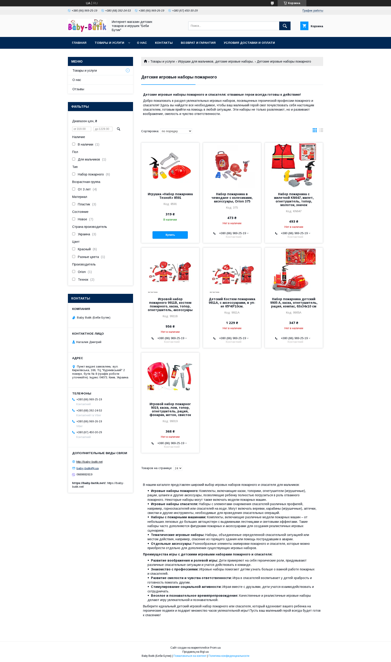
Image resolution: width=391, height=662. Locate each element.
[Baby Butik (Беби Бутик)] (87, 31)
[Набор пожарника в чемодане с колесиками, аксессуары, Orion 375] (232, 165)
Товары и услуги (109, 42)
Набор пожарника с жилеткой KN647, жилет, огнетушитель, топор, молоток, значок (294, 199)
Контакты (164, 42)
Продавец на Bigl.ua (195, 651)
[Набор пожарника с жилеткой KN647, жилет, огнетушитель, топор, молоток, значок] (294, 165)
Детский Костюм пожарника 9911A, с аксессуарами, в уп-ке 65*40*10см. (232, 302)
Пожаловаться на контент (189, 655)
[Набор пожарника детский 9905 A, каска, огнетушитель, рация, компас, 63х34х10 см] (294, 270)
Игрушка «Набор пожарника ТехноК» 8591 (170, 196)
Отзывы (78, 89)
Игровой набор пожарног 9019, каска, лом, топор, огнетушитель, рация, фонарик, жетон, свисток (170, 409)
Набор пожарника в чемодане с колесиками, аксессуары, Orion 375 (232, 197)
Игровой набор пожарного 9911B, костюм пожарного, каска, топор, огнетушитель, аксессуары (170, 304)
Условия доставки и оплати (249, 42)
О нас (142, 42)
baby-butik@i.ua (87, 468)
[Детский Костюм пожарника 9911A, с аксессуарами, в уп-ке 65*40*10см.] (232, 270)
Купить (170, 234)
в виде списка (321, 131)
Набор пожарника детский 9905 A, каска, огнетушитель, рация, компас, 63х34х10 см (293, 302)
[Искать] (285, 26)
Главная (79, 42)
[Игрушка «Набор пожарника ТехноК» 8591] (170, 165)
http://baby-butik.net (89, 461)
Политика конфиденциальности (228, 655)
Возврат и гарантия (198, 42)
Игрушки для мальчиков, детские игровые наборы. (216, 61)
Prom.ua (215, 647)
